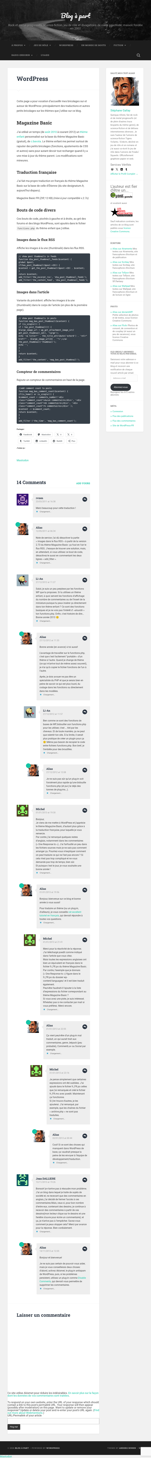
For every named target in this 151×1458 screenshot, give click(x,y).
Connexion (118, 411)
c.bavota (36, 141)
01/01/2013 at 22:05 (56, 1029)
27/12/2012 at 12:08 (56, 772)
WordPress (66, 45)
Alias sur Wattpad (121, 286)
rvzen (39, 498)
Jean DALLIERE (46, 1178)
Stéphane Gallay (120, 110)
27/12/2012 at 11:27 (45, 582)
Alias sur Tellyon (121, 272)
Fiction (118, 45)
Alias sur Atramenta (122, 248)
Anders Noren (127, 1448)
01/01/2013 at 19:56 (49, 892)
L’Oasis (45, 55)
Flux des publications (123, 416)
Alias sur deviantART (123, 312)
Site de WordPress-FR (123, 425)
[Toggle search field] (138, 55)
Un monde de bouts (93, 45)
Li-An (39, 578)
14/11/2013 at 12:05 (49, 1251)
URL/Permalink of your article (25, 1415)
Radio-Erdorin (21, 55)
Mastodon (23, 460)
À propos (17, 45)
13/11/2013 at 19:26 (45, 1182)
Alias (39, 527)
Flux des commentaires (124, 421)
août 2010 (51, 131)
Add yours (83, 483)
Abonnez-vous (121, 387)
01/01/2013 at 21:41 (53, 942)
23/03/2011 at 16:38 (45, 501)
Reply (84, 499)
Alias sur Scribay (121, 262)
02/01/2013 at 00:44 (62, 1138)
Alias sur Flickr (120, 325)
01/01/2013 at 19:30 (45, 812)
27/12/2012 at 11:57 (53, 714)
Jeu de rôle (41, 45)
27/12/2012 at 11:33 (49, 640)
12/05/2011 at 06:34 (45, 531)
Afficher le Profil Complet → (124, 174)
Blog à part (75, 15)
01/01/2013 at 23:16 (59, 1073)
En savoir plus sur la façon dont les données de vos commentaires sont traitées (53, 1394)
